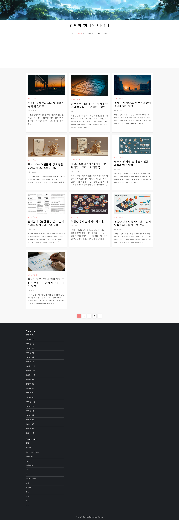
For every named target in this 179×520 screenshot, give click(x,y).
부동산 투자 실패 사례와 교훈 (87, 221)
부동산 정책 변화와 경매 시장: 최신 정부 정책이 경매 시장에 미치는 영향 (46, 282)
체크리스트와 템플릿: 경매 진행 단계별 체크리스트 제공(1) (88, 165)
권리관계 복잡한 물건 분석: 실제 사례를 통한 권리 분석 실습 (46, 223)
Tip (98, 33)
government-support (33, 452)
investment (29, 456)
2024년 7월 (30, 406)
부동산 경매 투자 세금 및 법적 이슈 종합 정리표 (46, 104)
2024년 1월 (30, 433)
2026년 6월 (30, 344)
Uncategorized (31, 478)
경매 (78, 99)
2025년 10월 (30, 375)
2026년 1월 (30, 361)
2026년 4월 (30, 353)
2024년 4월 (30, 419)
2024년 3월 (30, 424)
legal (28, 461)
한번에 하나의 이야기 (89, 25)
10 (95, 316)
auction (28, 447)
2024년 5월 (30, 415)
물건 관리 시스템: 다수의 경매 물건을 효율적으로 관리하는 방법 (89, 105)
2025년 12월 (30, 366)
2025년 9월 (30, 379)
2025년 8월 (30, 384)
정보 (27, 492)
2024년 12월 (30, 402)
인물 (105, 33)
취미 (27, 505)
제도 (90, 33)
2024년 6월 (30, 411)
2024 (28, 443)
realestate (29, 465)
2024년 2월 (30, 428)
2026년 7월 (30, 339)
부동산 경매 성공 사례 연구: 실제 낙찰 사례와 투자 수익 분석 (132, 223)
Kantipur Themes (97, 517)
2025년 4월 (30, 393)
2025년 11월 (30, 370)
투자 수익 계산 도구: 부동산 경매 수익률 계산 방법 (132, 104)
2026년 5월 (30, 348)
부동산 (79, 33)
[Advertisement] (89, 52)
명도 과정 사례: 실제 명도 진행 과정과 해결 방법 (131, 163)
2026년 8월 (30, 335)
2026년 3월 (30, 357)
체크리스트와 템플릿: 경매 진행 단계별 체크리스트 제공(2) (45, 166)
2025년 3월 (30, 397)
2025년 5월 (30, 388)
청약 (27, 501)
